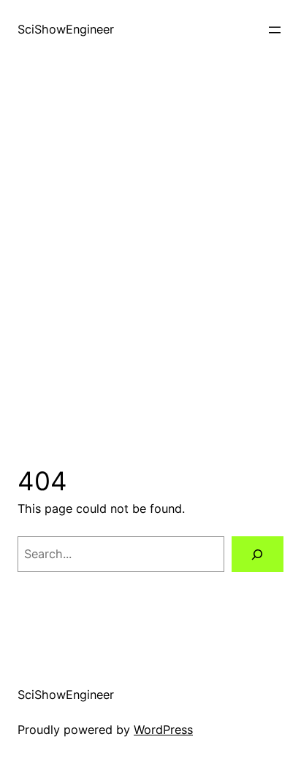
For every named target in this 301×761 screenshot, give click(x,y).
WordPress (163, 729)
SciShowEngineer (66, 29)
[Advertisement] (150, 262)
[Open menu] (274, 30)
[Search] (257, 554)
